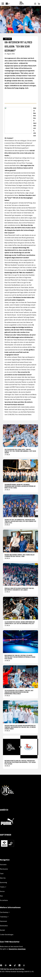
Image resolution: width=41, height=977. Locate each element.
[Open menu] (3, 3)
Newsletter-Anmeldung (17, 949)
